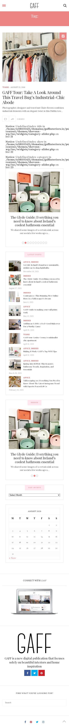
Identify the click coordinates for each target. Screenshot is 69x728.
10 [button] (46, 243)
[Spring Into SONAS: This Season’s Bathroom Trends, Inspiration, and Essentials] (16, 364)
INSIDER (35, 262)
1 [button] (23, 243)
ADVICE (26, 262)
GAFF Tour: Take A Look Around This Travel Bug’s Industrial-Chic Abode (33, 97)
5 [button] (33, 243)
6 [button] (36, 243)
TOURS (5, 87)
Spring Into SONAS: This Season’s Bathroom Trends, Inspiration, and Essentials (38, 366)
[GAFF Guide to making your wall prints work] (16, 310)
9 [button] (43, 243)
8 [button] (41, 243)
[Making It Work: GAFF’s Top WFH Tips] (16, 352)
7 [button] (38, 243)
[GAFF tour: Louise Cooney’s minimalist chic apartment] (16, 338)
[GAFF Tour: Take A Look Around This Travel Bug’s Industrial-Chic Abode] (34, 57)
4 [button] (31, 243)
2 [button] (25, 243)
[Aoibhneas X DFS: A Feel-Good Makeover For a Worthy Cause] (16, 324)
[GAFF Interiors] (34, 5)
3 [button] (28, 243)
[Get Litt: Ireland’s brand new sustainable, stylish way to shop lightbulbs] (16, 265)
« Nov (12, 558)
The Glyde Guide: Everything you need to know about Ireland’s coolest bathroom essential (34, 221)
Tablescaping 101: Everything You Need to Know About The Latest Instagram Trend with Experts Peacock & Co (41, 383)
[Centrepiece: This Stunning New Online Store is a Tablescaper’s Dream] (16, 296)
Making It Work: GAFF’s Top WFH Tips (40, 351)
